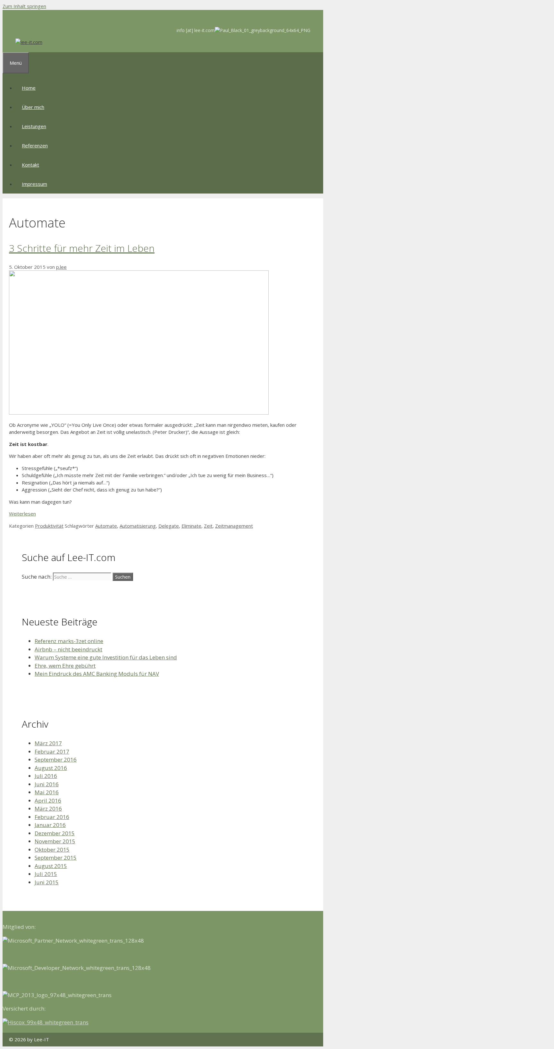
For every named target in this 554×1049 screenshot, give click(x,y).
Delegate (168, 526)
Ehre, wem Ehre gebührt (65, 665)
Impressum (34, 184)
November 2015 (55, 841)
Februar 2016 (52, 817)
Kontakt (30, 164)
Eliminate (191, 526)
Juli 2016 (46, 776)
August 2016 (51, 768)
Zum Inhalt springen (24, 6)
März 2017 (48, 743)
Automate (106, 526)
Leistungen (34, 126)
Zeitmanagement (234, 526)
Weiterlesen (22, 513)
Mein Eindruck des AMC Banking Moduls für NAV (97, 673)
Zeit (208, 526)
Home (29, 88)
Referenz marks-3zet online (69, 641)
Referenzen (35, 145)
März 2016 (48, 808)
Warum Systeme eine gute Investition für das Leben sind (106, 657)
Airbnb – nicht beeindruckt (68, 649)
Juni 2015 (47, 882)
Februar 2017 (52, 751)
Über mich (33, 107)
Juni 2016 (47, 784)
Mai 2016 (47, 792)
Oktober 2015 (52, 849)
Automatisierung (138, 526)
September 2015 (56, 857)
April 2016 (48, 800)
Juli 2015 (46, 874)
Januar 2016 (50, 825)
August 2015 (51, 866)
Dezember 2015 (55, 833)
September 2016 (56, 759)
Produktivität (49, 526)
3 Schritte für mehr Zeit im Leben (82, 248)
